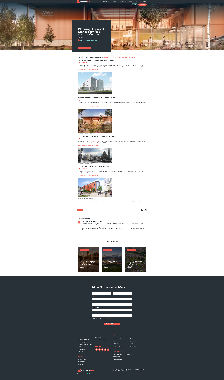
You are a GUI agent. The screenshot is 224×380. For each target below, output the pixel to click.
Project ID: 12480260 (83, 100)
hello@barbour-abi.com (100, 339)
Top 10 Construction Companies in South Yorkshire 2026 (134, 262)
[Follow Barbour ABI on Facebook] (96, 349)
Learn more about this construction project (88, 69)
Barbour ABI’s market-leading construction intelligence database (119, 57)
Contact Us (145, 1)
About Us (137, 1)
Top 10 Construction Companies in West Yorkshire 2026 (87, 262)
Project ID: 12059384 (83, 62)
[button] (142, 4)
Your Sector (122, 1)
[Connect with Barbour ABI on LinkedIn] (105, 349)
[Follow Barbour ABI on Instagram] (102, 349)
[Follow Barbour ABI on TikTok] (108, 349)
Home (79, 42)
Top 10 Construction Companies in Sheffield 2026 (110, 262)
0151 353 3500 (98, 337)
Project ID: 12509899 (83, 168)
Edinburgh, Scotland (94, 141)
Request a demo (127, 201)
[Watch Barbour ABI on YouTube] (99, 349)
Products (105, 1)
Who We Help (113, 1)
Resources (130, 1)
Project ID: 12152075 (83, 138)
